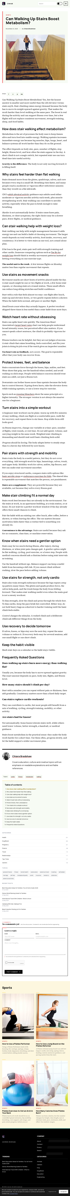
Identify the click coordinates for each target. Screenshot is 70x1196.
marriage (5, 875)
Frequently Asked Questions (15, 825)
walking (39, 776)
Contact (39, 1144)
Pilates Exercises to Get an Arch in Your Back (17, 1112)
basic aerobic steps (11, 476)
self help (12, 875)
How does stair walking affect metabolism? (21, 789)
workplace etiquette (22, 875)
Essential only (52, 1191)
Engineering (40, 1177)
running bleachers (25, 394)
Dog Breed (40, 1171)
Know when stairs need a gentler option (19, 814)
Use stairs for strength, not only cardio (19, 816)
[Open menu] (66, 4)
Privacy (39, 1147)
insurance (38, 875)
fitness (20, 776)
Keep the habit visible (13, 822)
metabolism (29, 776)
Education (40, 1174)
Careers (39, 1165)
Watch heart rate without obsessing (18, 800)
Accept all (63, 1191)
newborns (46, 875)
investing (53, 872)
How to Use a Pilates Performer (16, 1044)
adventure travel (44, 872)
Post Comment (12, 972)
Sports (8, 15)
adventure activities (8, 878)
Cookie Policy (14, 1193)
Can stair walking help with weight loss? (19, 794)
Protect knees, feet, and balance (17, 803)
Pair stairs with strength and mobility (18, 808)
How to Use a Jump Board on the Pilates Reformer (50, 1045)
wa (22, 94)
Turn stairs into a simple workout (17, 805)
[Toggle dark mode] (59, 3)
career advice (34, 872)
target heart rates (23, 325)
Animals (39, 1161)
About (39, 1141)
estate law (54, 875)
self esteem (62, 872)
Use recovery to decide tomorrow (17, 819)
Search (39, 1150)
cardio (13, 776)
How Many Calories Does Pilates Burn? (50, 1112)
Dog (38, 1168)
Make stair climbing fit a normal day (18, 811)
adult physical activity (18, 194)
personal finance (7, 872)
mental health (24, 872)
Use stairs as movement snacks (17, 797)
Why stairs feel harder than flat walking (19, 792)
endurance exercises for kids (37, 476)
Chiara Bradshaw (22, 756)
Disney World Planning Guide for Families (14, 1167)
